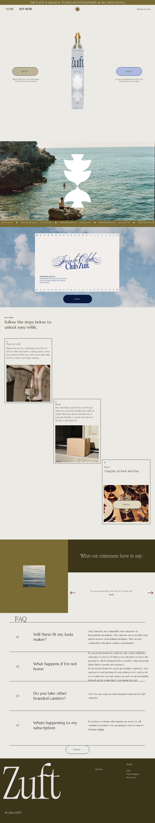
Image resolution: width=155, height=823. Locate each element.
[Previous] (73, 593)
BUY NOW (99, 769)
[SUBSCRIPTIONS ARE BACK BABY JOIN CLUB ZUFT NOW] (77, 222)
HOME (97, 765)
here (101, 729)
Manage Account (144, 9)
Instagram (129, 764)
